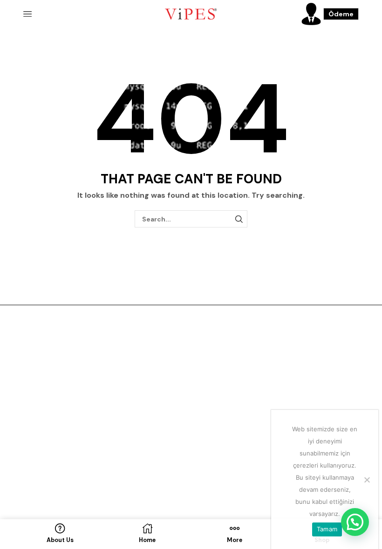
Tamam (327, 529)
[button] (355, 522)
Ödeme (341, 14)
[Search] (238, 219)
